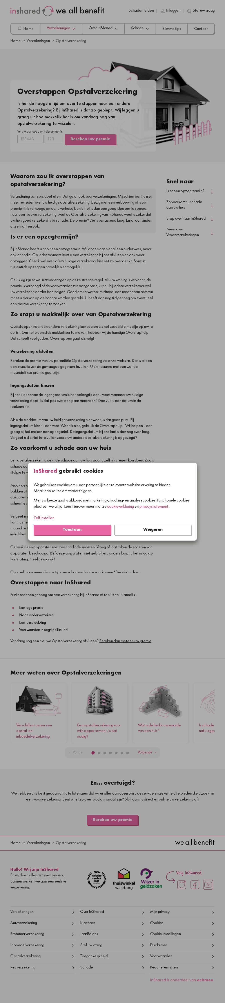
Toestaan (72, 530)
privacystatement (153, 507)
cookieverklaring (120, 507)
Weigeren (153, 530)
